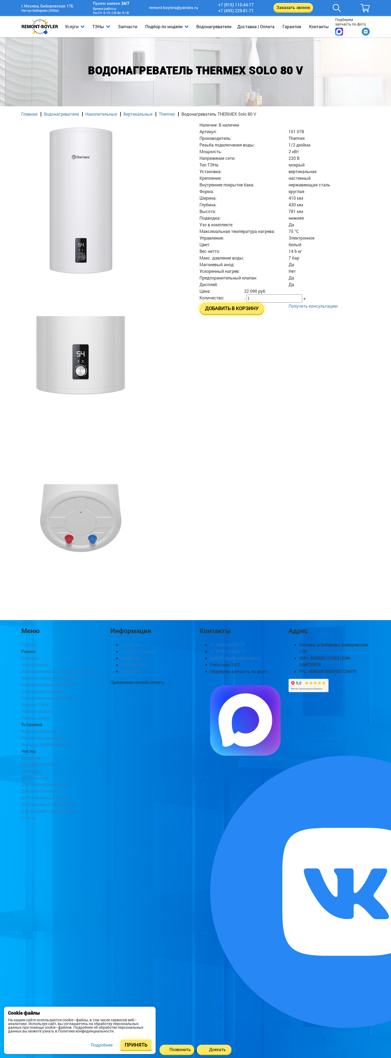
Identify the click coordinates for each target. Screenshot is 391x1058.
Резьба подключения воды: (227, 145)
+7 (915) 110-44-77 (236, 4)
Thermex (167, 114)
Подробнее (102, 1045)
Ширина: (208, 198)
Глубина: (208, 204)
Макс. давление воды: (221, 258)
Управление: (211, 238)
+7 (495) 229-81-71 (236, 10)
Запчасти (127, 26)
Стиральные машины (42, 691)
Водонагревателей (40, 731)
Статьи (28, 817)
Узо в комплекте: (216, 224)
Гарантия (291, 26)
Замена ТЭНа (34, 704)
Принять (136, 1045)
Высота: (207, 211)
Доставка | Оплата (255, 26)
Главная (29, 114)
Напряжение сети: (217, 158)
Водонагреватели (213, 26)
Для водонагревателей (44, 784)
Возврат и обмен (138, 651)
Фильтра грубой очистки (45, 744)
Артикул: (208, 131)
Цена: (205, 291)
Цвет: (204, 244)
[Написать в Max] (339, 32)
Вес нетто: (209, 251)
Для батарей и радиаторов (48, 811)
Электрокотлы (35, 664)
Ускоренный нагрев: (219, 271)
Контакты (319, 26)
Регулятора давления (42, 738)
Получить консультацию (313, 306)
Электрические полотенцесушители (57, 671)
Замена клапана (37, 711)
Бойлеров (30, 757)
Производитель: (215, 138)
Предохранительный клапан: (228, 278)
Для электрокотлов (40, 791)
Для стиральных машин (45, 797)
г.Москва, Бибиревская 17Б (47, 6)
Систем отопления (39, 764)
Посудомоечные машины (47, 698)
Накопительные (101, 114)
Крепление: (210, 178)
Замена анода (35, 718)
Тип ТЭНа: (209, 165)
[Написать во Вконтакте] (366, 32)
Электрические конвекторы (48, 678)
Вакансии (130, 658)
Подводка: (210, 218)
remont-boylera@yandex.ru (173, 7)
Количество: (211, 297)
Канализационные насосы (48, 684)
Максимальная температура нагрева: (237, 231)
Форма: (206, 191)
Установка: (210, 171)
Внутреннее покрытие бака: (226, 184)
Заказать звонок (293, 7)
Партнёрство (134, 664)
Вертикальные (137, 114)
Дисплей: (208, 284)
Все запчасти (34, 777)
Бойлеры (30, 658)
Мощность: (210, 151)
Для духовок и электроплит (48, 804)
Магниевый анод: (217, 264)
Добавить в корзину (232, 308)
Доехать (217, 1049)
